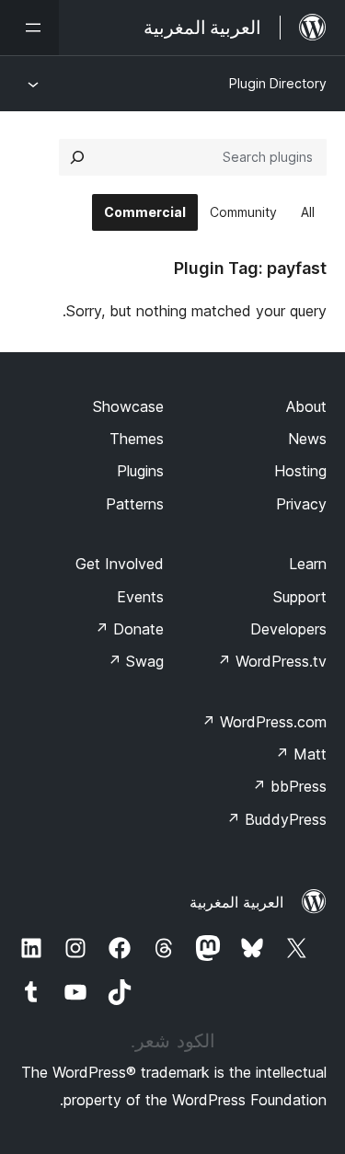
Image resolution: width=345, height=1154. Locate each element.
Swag (136, 661)
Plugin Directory (278, 83)
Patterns (135, 504)
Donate (129, 629)
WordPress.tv (272, 661)
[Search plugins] (77, 157)
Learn (308, 563)
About (306, 406)
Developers (288, 629)
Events (140, 597)
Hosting (300, 471)
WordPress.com (264, 722)
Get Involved (119, 563)
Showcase (128, 406)
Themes (136, 438)
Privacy (301, 504)
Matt (301, 754)
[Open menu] (29, 27)
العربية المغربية (236, 902)
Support (300, 597)
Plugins (140, 471)
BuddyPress (276, 819)
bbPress (289, 786)
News (307, 438)
